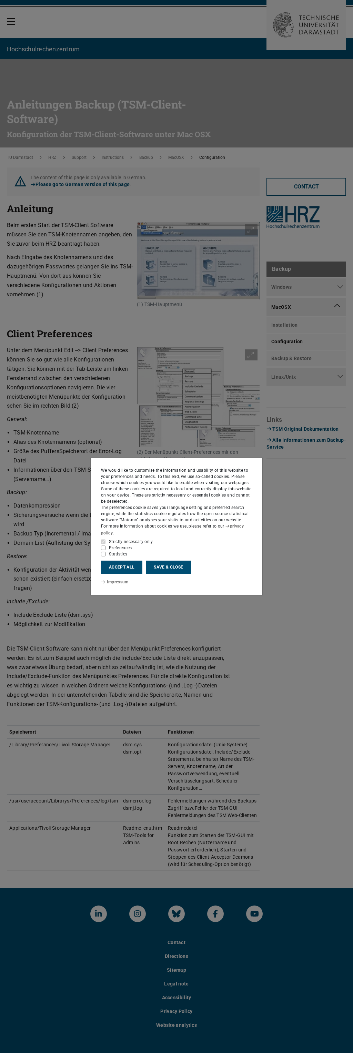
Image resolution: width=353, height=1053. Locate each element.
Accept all (121, 567)
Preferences (120, 547)
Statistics (118, 554)
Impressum (118, 582)
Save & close (168, 567)
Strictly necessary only (131, 541)
